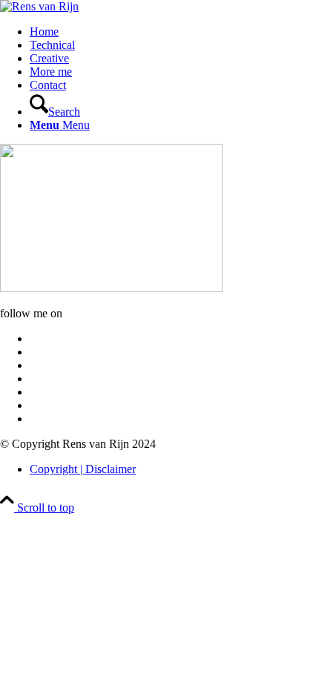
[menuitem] (174, 32)
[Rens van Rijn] (39, 6)
